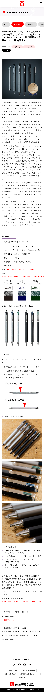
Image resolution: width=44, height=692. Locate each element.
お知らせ (17, 24)
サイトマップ (13, 670)
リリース (31, 24)
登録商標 (22, 678)
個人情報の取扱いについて (29, 674)
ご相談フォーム (8, 620)
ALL (6, 24)
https (4, 601)
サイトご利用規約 (29, 670)
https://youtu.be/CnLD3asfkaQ (20, 269)
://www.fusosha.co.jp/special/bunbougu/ (23, 601)
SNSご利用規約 (10, 674)
